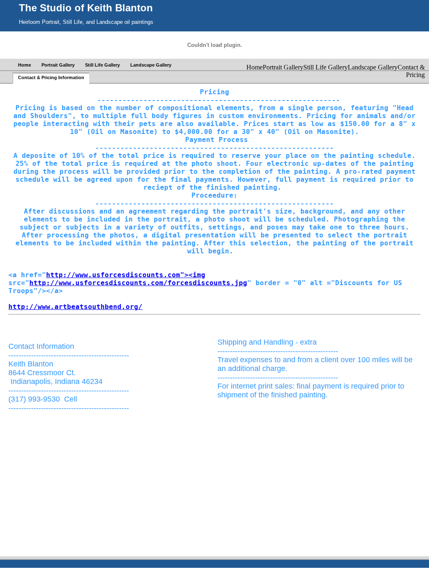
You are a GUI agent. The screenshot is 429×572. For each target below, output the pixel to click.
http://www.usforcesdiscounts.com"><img (125, 275)
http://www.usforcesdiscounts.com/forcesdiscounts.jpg (138, 283)
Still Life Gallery (102, 64)
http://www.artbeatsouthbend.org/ (75, 307)
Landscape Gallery (150, 64)
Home (24, 64)
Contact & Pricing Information (51, 77)
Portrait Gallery (58, 64)
